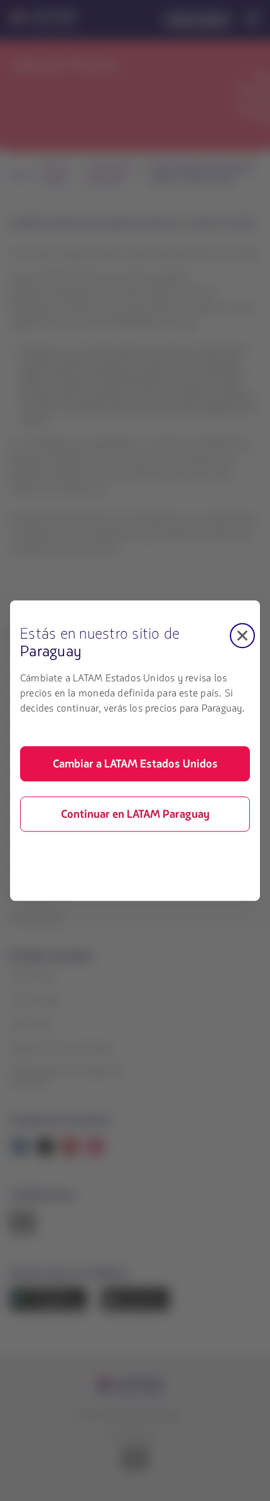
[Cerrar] (242, 635)
